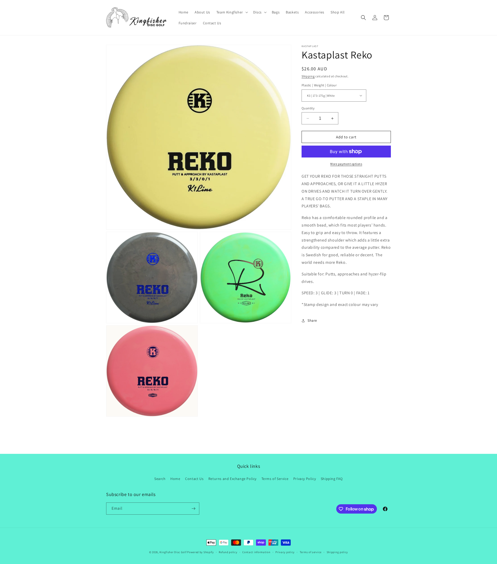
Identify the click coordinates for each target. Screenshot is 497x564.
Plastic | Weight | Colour (319, 85)
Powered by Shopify (200, 552)
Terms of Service (275, 478)
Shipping (308, 76)
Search (160, 478)
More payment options (346, 164)
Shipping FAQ (332, 478)
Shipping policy (337, 552)
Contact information (256, 552)
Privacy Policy (304, 478)
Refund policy (228, 552)
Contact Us (194, 478)
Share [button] (312, 320)
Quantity (308, 108)
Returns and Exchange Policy (232, 478)
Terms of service (310, 552)
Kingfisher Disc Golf (172, 552)
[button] (231, 12)
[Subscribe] (193, 508)
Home (175, 478)
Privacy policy (285, 552)
